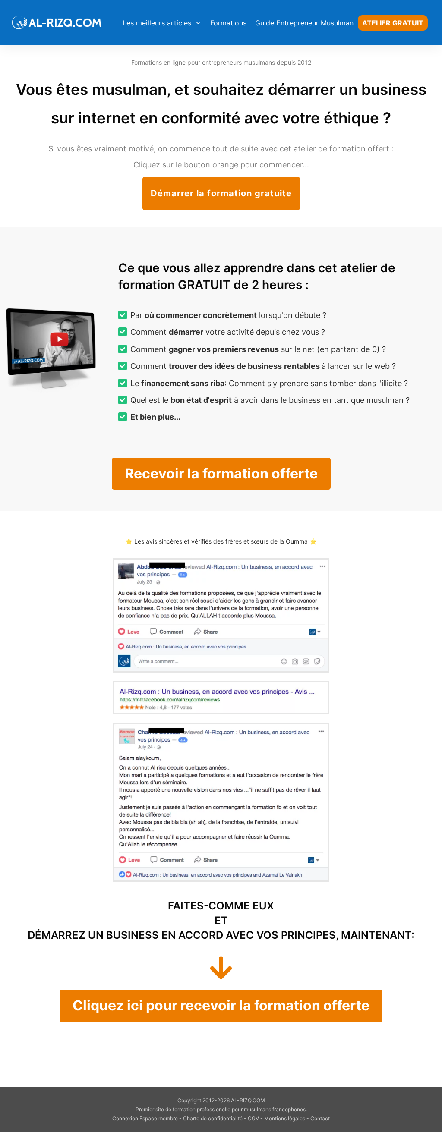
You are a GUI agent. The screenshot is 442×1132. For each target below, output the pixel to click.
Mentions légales (284, 1118)
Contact (320, 1118)
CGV (253, 1118)
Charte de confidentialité (213, 1118)
